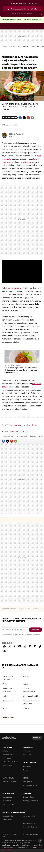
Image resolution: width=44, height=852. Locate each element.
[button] (16, 134)
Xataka (5, 751)
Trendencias (7, 797)
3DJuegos (26, 751)
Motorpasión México (30, 834)
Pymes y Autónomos (30, 801)
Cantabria (35, 46)
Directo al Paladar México (9, 835)
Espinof (26, 770)
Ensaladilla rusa (24, 609)
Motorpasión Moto (30, 785)
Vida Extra (27, 754)
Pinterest (30, 646)
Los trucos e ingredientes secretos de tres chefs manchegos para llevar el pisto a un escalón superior (21, 370)
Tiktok (40, 646)
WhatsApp (4, 646)
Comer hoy (23, 436)
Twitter (24, 117)
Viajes (25, 684)
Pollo (4, 696)
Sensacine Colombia (30, 827)
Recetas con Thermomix (7, 677)
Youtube (20, 646)
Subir (35, 737)
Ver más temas (8, 717)
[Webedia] (9, 739)
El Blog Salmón (28, 797)
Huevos (26, 708)
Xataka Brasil (7, 820)
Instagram (25, 646)
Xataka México (8, 816)
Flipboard (28, 117)
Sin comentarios (11, 117)
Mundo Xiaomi (7, 765)
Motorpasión (27, 782)
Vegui (12, 436)
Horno (5, 708)
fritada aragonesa (13, 288)
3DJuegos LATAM (29, 816)
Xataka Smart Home (10, 762)
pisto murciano (29, 162)
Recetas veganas (11, 20)
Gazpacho (37, 609)
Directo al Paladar (9, 782)
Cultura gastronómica (29, 690)
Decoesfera (6, 801)
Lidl (18, 46)
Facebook (20, 117)
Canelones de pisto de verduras (23, 425)
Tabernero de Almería (19, 431)
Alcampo (26, 46)
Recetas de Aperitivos (7, 690)
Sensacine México (29, 823)
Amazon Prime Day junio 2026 (31, 702)
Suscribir (35, 630)
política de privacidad (32, 634)
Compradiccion (8, 804)
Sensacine (27, 766)
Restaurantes (8, 701)
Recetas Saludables (31, 696)
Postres (26, 676)
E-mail (32, 117)
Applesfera (6, 758)
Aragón (34, 436)
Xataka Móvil (7, 754)
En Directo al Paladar (12, 365)
